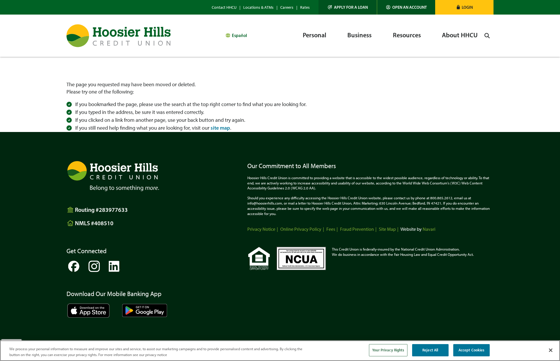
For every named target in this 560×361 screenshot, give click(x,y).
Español (239, 35)
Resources (407, 35)
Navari (429, 229)
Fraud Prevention (357, 229)
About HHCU (460, 35)
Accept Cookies (471, 350)
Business (359, 35)
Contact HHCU (224, 7)
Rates (305, 7)
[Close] (550, 350)
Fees (330, 229)
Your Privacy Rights (388, 350)
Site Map (387, 229)
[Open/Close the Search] (487, 36)
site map (220, 128)
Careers (286, 7)
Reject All (430, 350)
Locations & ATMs (258, 7)
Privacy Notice (261, 229)
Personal (314, 35)
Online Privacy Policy (300, 229)
